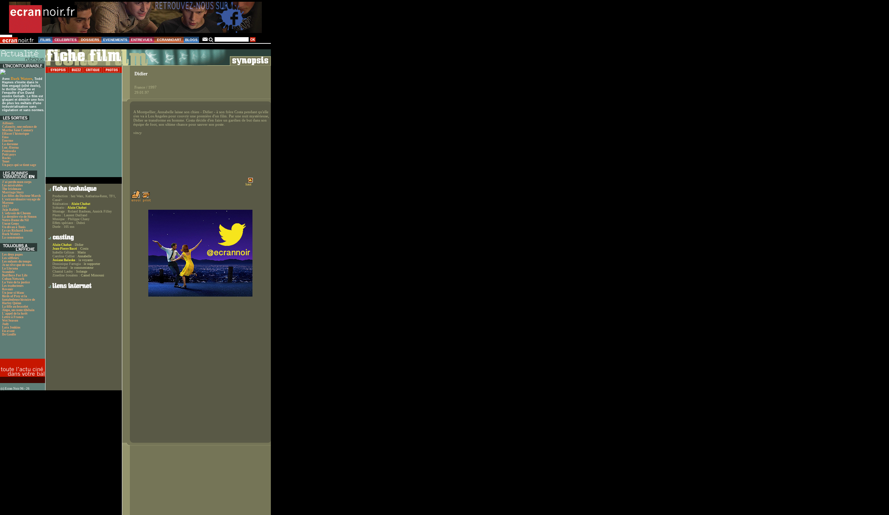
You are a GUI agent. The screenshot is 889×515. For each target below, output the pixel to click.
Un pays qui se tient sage (19, 165)
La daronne (10, 144)
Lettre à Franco (13, 317)
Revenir (7, 289)
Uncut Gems (10, 223)
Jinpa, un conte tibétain (18, 310)
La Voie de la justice (16, 282)
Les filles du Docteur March (21, 196)
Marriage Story (13, 192)
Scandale (8, 272)
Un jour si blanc (13, 292)
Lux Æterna (10, 147)
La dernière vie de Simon (19, 216)
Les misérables (12, 185)
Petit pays (9, 154)
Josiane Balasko (63, 260)
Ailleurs (8, 123)
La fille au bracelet (15, 306)
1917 (5, 206)
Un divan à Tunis (14, 227)
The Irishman (11, 189)
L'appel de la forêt (14, 313)
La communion (12, 237)
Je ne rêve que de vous (17, 265)
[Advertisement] (19, 349)
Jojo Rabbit (10, 209)
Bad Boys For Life (14, 275)
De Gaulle (9, 334)
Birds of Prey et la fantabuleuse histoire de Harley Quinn (18, 299)
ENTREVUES (141, 40)
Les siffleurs (10, 258)
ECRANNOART (169, 40)
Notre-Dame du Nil (15, 220)
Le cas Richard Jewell (17, 230)
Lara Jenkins (11, 327)
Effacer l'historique (15, 133)
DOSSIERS (90, 40)
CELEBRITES (66, 40)
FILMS (45, 40)
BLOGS (191, 40)
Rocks (6, 158)
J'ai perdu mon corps (17, 182)
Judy (5, 324)
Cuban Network (13, 279)
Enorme (7, 140)
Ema (5, 137)
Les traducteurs (13, 286)
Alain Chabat (80, 204)
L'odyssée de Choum (16, 213)
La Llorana (10, 268)
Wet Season (10, 320)
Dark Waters (21, 78)
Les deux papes (12, 254)
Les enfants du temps (16, 261)
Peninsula (9, 151)
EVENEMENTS (115, 40)
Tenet (5, 161)
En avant (8, 331)
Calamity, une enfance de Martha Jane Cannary (19, 128)
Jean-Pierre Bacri (64, 248)
